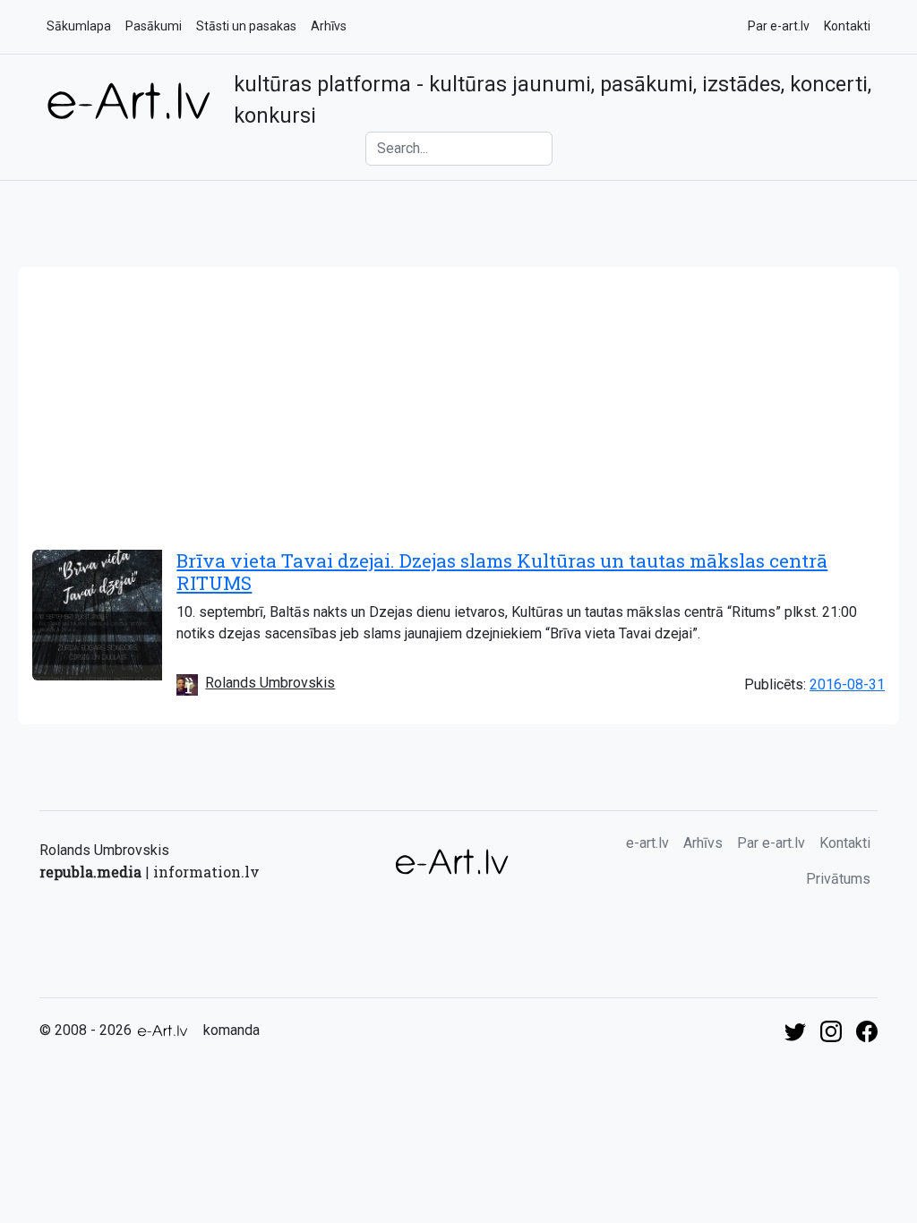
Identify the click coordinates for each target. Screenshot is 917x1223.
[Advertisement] (458, 401)
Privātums (838, 878)
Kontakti (847, 26)
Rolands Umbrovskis (270, 682)
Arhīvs (329, 26)
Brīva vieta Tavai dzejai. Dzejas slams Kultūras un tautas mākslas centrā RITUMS (501, 571)
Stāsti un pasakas (246, 26)
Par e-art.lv (779, 26)
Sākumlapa (79, 26)
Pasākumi (153, 26)
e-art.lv (647, 842)
